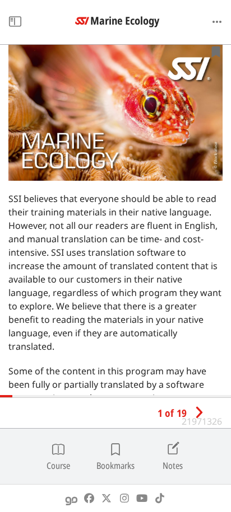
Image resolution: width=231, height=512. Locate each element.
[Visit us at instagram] (124, 498)
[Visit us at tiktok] (160, 498)
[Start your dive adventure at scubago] (71, 498)
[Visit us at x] (106, 498)
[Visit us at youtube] (142, 498)
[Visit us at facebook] (89, 498)
